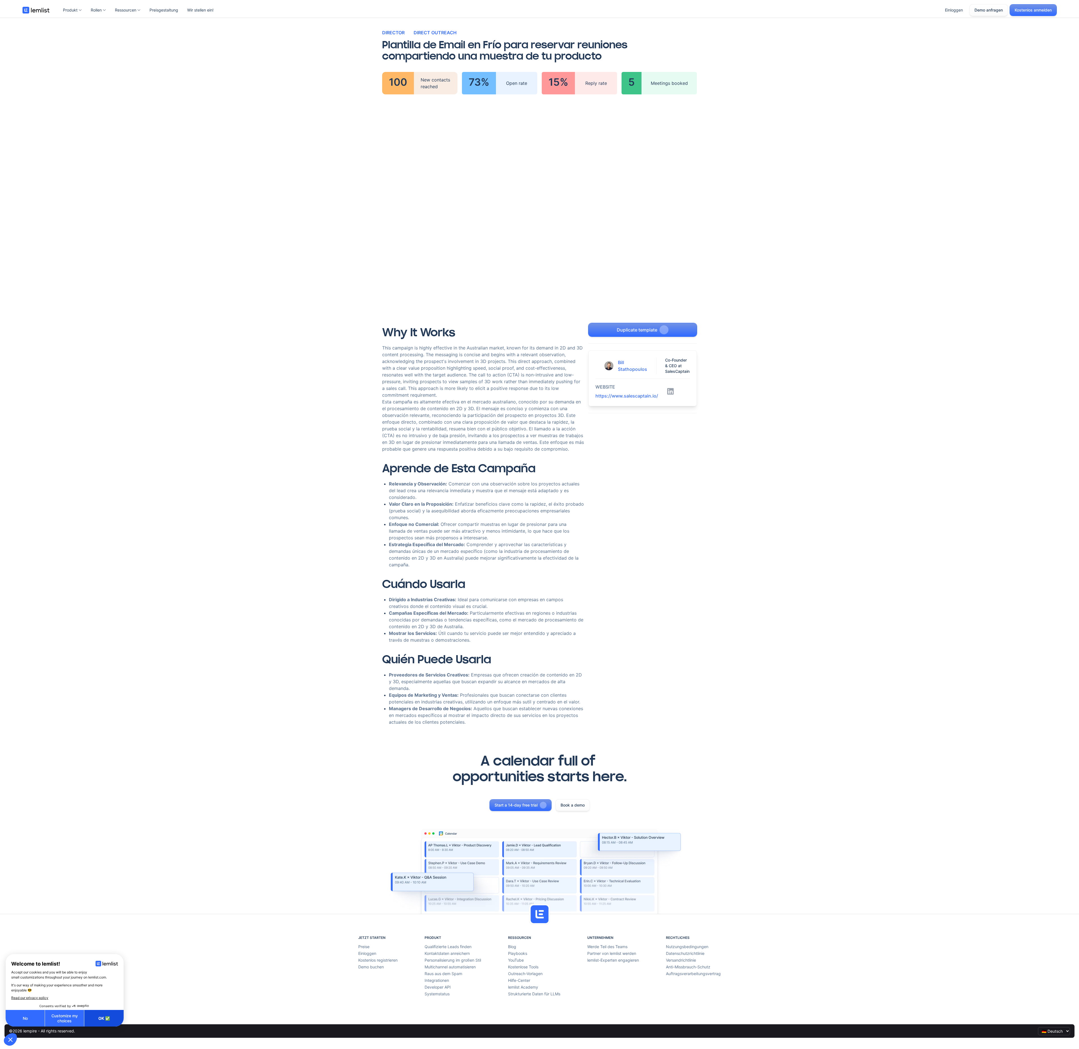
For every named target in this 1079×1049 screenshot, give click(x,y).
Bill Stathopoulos (632, 366)
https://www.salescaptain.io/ (626, 396)
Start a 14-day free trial (516, 805)
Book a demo (573, 805)
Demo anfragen (988, 10)
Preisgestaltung (163, 10)
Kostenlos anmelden (1033, 10)
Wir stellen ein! (200, 10)
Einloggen (954, 10)
